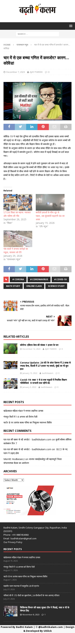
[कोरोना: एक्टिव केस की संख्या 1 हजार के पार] (10, 348)
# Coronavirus (39, 279)
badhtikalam (47, 373)
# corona (18, 279)
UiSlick (48, 630)
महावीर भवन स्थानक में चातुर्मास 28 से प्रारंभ (21, 585)
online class (34, 286)
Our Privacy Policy (12, 542)
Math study (13, 286)
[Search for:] (37, 33)
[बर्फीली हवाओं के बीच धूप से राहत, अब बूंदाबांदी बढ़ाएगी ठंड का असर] (50, 202)
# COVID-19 (60, 279)
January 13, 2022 (29, 373)
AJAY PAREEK (36, 72)
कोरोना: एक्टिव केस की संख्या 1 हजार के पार (39, 345)
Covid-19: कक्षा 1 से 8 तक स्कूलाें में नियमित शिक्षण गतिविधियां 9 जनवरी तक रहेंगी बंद (43, 381)
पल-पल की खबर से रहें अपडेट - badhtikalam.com (27, 439)
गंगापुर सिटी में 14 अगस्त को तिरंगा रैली (20, 416)
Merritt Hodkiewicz (14, 459)
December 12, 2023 (31, 349)
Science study (56, 286)
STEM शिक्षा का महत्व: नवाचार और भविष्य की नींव (17, 214)
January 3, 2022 (29, 387)
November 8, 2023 (30, 614)
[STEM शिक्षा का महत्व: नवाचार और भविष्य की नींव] (17, 202)
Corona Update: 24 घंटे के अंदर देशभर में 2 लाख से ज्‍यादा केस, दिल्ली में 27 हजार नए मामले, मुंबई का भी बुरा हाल (45, 366)
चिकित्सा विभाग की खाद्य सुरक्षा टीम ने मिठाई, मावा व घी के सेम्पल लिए (44, 609)
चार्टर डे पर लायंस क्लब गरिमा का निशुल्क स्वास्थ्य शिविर (27, 422)
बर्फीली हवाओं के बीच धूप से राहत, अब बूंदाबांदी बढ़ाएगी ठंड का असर (50, 216)
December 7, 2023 (15, 72)
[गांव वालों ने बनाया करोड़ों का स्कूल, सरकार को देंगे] (17, 239)
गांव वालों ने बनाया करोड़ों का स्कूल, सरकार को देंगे (15, 250)
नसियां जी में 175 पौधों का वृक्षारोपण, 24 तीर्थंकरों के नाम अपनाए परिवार (31, 595)
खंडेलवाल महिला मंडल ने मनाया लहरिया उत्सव (23, 410)
